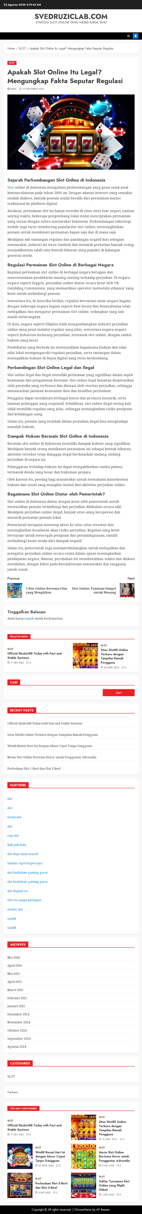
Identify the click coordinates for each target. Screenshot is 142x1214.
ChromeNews (83, 1209)
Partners (12, 1092)
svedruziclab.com (71, 16)
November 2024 (18, 1022)
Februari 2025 (17, 998)
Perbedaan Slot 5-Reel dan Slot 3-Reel (33, 768)
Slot (10, 187)
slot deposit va (17, 891)
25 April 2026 (111, 667)
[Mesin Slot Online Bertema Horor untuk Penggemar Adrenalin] (83, 1156)
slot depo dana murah (22, 854)
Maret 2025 (15, 990)
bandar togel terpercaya (24, 863)
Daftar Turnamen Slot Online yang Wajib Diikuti (114, 1185)
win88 (11, 919)
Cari (13, 682)
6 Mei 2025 (108, 1194)
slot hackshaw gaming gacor (27, 872)
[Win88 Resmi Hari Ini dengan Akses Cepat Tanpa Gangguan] (20, 1156)
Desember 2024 (18, 1014)
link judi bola (16, 845)
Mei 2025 (13, 974)
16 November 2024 (33, 89)
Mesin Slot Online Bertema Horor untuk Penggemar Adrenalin (51, 757)
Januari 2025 (16, 1006)
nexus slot (14, 817)
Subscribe (135, 36)
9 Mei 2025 (108, 1165)
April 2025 (14, 982)
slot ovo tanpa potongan (24, 900)
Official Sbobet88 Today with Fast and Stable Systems (34, 655)
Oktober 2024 (17, 1030)
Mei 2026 (13, 957)
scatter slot (15, 909)
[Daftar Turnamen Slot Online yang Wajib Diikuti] (83, 1185)
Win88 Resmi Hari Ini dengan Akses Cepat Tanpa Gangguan (49, 746)
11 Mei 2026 (17, 662)
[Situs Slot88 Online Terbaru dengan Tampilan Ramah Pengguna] (85, 655)
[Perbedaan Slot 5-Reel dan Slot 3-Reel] (20, 1185)
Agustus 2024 (16, 1047)
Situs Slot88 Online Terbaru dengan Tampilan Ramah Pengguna (114, 656)
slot (9, 799)
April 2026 (14, 965)
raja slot (13, 835)
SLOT (12, 63)
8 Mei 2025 (44, 1192)
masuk (29, 618)
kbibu (13, 89)
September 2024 (19, 1039)
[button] (128, 36)
